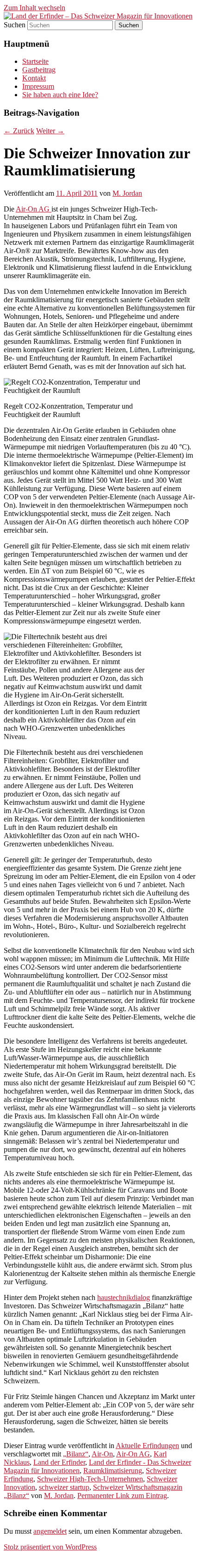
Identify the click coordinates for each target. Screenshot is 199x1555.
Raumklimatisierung (112, 1470)
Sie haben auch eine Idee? (60, 95)
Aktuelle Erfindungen (147, 1445)
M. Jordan (127, 193)
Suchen (14, 25)
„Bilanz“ (75, 1454)
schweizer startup (64, 1487)
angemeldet (50, 1531)
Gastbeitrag (39, 70)
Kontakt (34, 78)
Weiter (50, 131)
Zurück (19, 131)
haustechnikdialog (123, 1297)
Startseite (35, 61)
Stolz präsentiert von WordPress (50, 1547)
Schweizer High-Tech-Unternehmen (90, 1479)
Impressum (38, 86)
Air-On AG (33, 209)
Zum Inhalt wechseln (34, 8)
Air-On (102, 1454)
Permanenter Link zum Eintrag (122, 1495)
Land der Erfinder (59, 1462)
